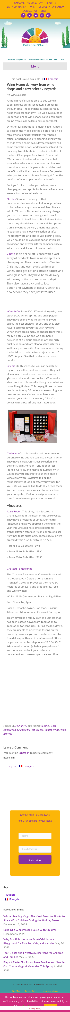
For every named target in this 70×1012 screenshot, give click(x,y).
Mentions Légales (50, 991)
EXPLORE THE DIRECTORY (29, 3)
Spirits (48, 730)
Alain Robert (14, 511)
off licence (37, 730)
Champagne (24, 730)
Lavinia (11, 366)
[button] (35, 859)
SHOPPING (20, 725)
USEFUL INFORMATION (52, 7)
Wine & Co (14, 311)
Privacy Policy (31, 991)
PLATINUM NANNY (16, 7)
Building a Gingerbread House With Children (30, 930)
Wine (56, 730)
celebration (9, 730)
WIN (32, 7)
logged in (24, 753)
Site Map (16, 991)
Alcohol (45, 725)
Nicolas (11, 199)
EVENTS (51, 3)
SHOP (44, 11)
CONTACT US (30, 11)
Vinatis (11, 254)
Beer (53, 725)
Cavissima (13, 453)
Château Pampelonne (19, 568)
